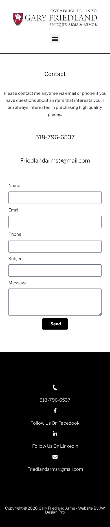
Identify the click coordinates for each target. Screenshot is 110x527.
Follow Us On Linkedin (55, 446)
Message (17, 282)
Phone (14, 234)
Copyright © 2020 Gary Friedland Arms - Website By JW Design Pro (55, 510)
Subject (16, 258)
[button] (55, 38)
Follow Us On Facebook (55, 423)
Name (14, 185)
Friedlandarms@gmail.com (55, 160)
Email (13, 210)
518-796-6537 (55, 137)
